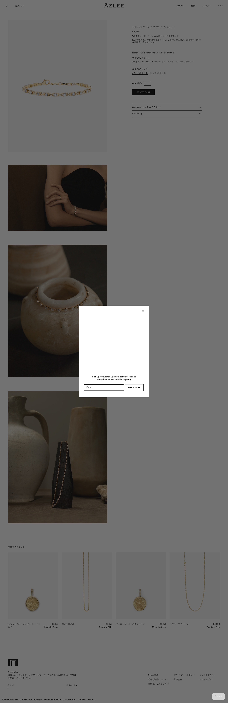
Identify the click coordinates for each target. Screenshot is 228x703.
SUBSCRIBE (134, 388)
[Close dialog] (143, 311)
